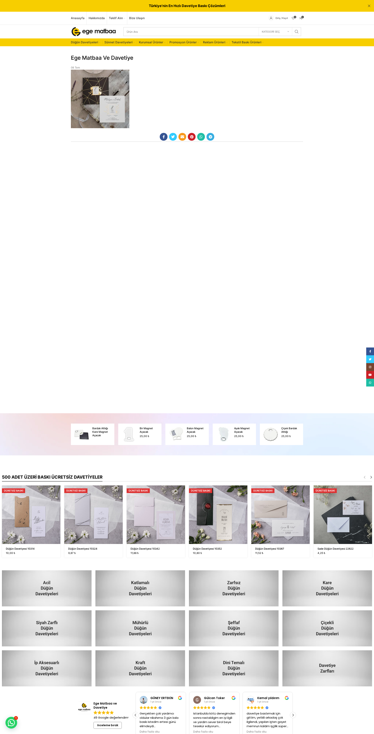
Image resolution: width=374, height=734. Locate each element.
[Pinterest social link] (192, 137)
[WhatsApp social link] (201, 137)
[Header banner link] (181, 6)
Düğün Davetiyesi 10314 (20, 548)
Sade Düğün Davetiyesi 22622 (336, 548)
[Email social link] (182, 137)
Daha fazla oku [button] (150, 732)
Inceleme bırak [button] (107, 725)
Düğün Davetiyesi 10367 (269, 548)
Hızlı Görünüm (57, 491)
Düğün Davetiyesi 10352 (207, 548)
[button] (293, 715)
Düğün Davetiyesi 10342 (145, 548)
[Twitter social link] (173, 137)
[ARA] (296, 31)
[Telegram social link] (210, 137)
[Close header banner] (369, 6)
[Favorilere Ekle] (57, 500)
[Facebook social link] (164, 137)
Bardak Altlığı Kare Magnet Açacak (100, 432)
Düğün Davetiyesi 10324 (82, 548)
